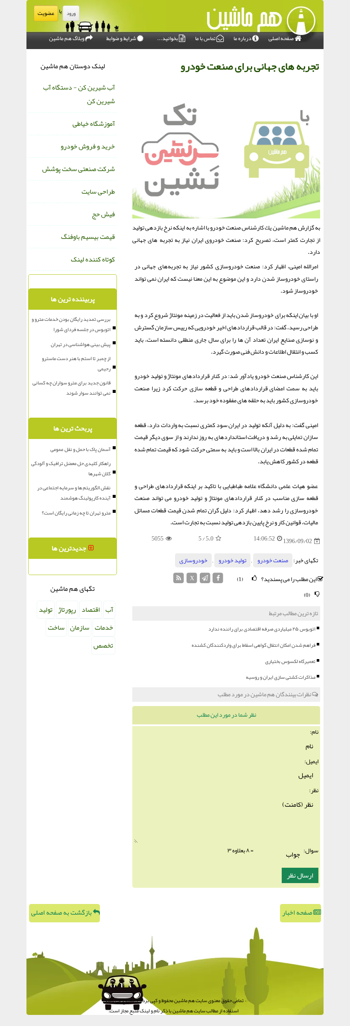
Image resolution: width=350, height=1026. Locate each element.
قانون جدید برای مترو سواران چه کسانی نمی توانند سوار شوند (71, 388)
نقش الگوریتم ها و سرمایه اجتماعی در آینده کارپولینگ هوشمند (74, 492)
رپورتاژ (67, 609)
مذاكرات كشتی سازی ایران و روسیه (280, 677)
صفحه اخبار (297, 912)
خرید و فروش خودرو (88, 146)
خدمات (104, 627)
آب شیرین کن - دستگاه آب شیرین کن (79, 94)
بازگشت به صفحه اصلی (62, 912)
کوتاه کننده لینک (93, 259)
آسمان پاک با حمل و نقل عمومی (80, 449)
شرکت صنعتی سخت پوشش (78, 169)
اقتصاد (91, 609)
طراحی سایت (98, 191)
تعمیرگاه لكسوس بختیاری (290, 661)
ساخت (56, 627)
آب (109, 609)
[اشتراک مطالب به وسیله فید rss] (179, 580)
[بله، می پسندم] (254, 578)
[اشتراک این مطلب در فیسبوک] (218, 580)
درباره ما (242, 38)
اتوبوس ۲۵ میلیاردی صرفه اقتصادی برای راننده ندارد (261, 629)
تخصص (103, 645)
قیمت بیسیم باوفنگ (88, 237)
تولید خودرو (232, 560)
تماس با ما (205, 38)
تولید (45, 609)
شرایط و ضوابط (121, 38)
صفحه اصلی (281, 38)
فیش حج (103, 214)
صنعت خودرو (272, 560)
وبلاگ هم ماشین (67, 38)
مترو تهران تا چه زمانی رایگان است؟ (76, 513)
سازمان (79, 627)
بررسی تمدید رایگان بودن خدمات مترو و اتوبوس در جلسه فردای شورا (71, 324)
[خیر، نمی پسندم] (317, 594)
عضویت (46, 13)
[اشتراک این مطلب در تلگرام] (205, 580)
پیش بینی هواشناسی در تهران (81, 344)
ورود (71, 13)
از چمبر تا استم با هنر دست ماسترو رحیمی (76, 363)
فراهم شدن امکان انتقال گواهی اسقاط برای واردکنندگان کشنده (253, 645)
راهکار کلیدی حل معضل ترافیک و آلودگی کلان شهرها (71, 468)
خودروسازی (193, 560)
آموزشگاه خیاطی (94, 124)
